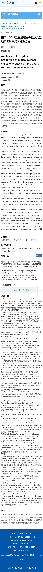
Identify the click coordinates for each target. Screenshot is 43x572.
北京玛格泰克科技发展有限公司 (25, 568)
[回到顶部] (39, 288)
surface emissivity (7, 248)
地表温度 (15, 240)
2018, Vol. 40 (14, 24)
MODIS (24, 240)
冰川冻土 (4, 24)
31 (21, 558)
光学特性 (34, 240)
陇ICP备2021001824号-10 (21, 534)
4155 (31, 554)
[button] (36, 3)
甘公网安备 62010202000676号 (23, 537)
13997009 (13, 554)
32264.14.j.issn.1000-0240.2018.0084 (12, 29)
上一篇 (17, 290)
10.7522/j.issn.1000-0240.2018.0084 (12, 26)
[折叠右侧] (39, 292)
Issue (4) (23, 24)
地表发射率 (5, 240)
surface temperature (25, 248)
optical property (9, 251)
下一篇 (25, 290)
